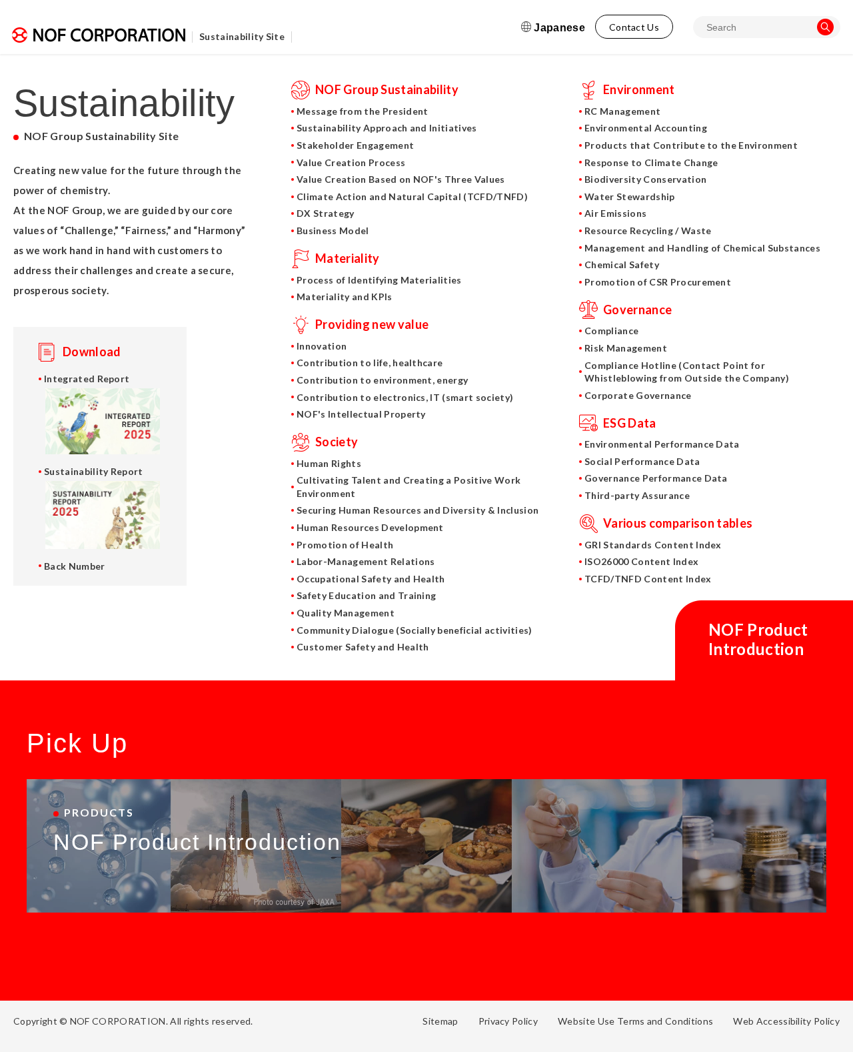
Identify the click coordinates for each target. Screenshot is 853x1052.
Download (92, 351)
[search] (825, 27)
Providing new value (371, 324)
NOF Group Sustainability (386, 89)
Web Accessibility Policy (786, 1021)
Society (336, 441)
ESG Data (629, 423)
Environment (639, 89)
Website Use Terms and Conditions (635, 1021)
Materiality (347, 258)
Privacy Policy (508, 1021)
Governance (637, 309)
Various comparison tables (677, 523)
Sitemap (440, 1021)
